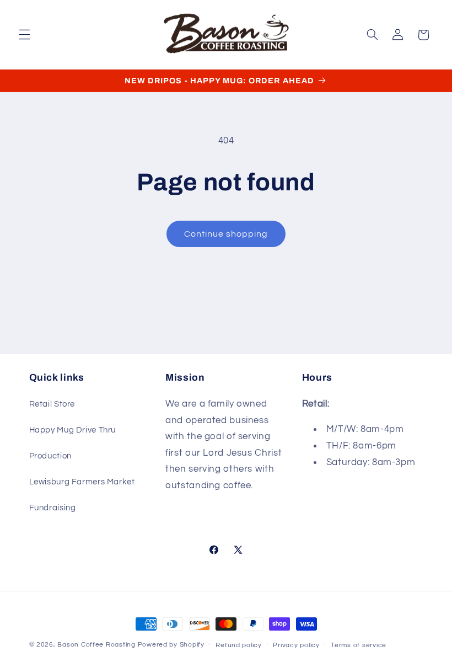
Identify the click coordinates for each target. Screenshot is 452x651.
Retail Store (52, 404)
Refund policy (239, 645)
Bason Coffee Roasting (96, 645)
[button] (24, 34)
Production (50, 456)
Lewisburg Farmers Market (82, 482)
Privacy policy (296, 645)
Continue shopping (226, 234)
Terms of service (358, 645)
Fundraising (52, 508)
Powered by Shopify (171, 645)
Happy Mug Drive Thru (72, 430)
